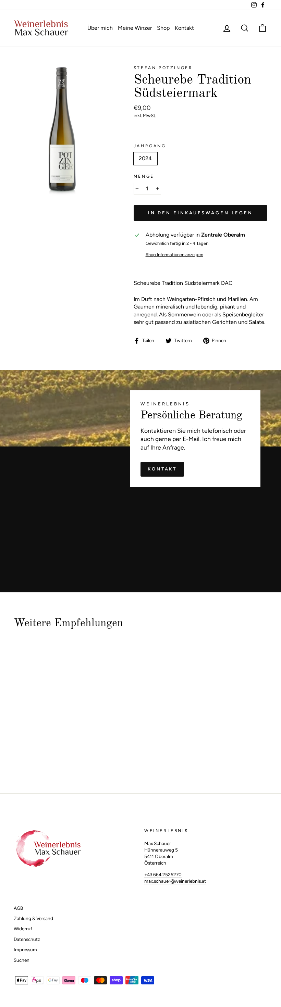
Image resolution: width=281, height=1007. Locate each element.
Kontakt (184, 28)
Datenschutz (27, 939)
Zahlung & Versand (33, 918)
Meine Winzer (135, 28)
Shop (163, 28)
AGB (18, 908)
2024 (145, 158)
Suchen (21, 960)
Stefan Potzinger (163, 67)
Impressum (25, 949)
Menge (144, 176)
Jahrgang (150, 145)
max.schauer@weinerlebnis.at (175, 881)
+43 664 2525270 (163, 874)
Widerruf (23, 928)
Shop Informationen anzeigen (174, 254)
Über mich (100, 28)
